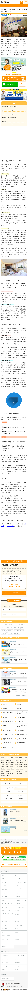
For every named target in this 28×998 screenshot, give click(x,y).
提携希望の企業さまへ (6, 978)
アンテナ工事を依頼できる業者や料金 (13, 124)
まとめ (4, 121)
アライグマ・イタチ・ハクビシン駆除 (20, 889)
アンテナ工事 (10, 526)
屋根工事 (3, 932)
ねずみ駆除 (17, 893)
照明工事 (3, 630)
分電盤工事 (4, 633)
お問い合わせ (17, 962)
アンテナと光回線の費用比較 (9, 117)
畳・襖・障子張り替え (6, 918)
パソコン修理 (4, 928)
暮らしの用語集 (5, 959)
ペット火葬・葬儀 (18, 925)
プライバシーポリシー (19, 966)
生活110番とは (5, 955)
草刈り (3, 878)
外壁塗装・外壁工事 (6, 935)
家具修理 (16, 928)
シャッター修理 (18, 878)
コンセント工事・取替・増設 (19, 624)
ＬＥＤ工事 (10, 633)
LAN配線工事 (9, 630)
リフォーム (17, 935)
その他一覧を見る (20, 755)
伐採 (15, 875)
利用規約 (3, 969)
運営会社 (16, 969)
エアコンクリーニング (6, 925)
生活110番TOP (4, 840)
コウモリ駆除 (4, 896)
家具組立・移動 (5, 942)
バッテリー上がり (18, 918)
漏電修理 (10, 624)
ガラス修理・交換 (18, 910)
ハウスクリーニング (6, 921)
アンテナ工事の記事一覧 (6, 841)
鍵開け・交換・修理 (6, 910)
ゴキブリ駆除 (4, 889)
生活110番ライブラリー (19, 955)
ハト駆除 (3, 893)
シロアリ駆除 (4, 882)
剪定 (3, 875)
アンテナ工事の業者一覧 (14, 840)
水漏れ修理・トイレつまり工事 (7, 914)
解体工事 (16, 932)
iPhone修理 (4, 946)
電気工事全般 (16, 633)
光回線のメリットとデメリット (10, 114)
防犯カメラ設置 (5, 939)
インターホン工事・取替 (19, 630)
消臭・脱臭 (17, 921)
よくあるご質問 (5, 962)
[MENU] (26, 2)
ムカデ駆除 (17, 885)
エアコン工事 (16, 627)
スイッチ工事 (23, 627)
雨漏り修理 (17, 914)
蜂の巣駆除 (4, 885)
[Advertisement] (14, 141)
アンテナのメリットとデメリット (10, 110)
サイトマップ (4, 966)
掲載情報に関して (18, 959)
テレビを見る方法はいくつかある (10, 106)
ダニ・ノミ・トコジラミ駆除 (20, 882)
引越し (16, 942)
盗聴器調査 (17, 939)
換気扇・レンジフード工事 (7, 627)
